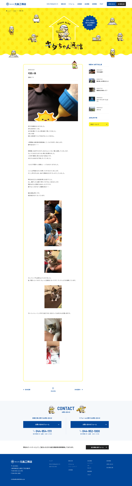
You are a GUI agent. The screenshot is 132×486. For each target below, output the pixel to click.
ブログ (14, 10)
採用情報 (108, 461)
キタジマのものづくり (54, 464)
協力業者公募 (109, 467)
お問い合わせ (109, 464)
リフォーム (71, 464)
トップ (9, 10)
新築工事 (70, 461)
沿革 (88, 465)
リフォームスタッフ (72, 466)
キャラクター (90, 463)
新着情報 (89, 471)
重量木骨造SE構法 (53, 466)
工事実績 (70, 470)
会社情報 (89, 461)
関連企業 (89, 468)
